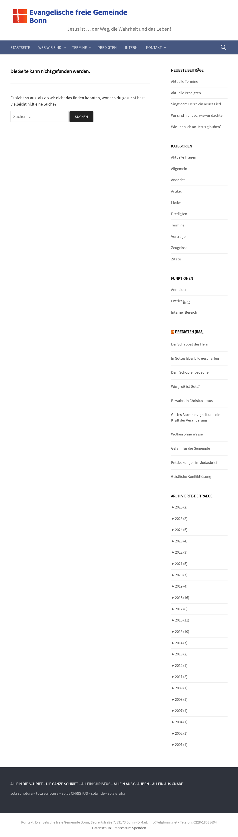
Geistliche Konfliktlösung (191, 476)
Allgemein (179, 168)
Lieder (176, 202)
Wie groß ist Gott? (185, 386)
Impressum (122, 828)
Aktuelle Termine (184, 81)
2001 (181, 744)
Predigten (107, 47)
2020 (181, 575)
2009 (181, 688)
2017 (181, 608)
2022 (181, 552)
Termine (79, 47)
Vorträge (178, 236)
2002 (181, 733)
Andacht (178, 179)
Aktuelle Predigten (186, 92)
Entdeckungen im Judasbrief (194, 462)
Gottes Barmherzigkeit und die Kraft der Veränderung (195, 417)
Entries (180, 300)
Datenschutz (102, 828)
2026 (181, 507)
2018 (182, 597)
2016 (182, 620)
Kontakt (154, 47)
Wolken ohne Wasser (187, 434)
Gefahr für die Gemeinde (190, 448)
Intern (131, 47)
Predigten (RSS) (189, 331)
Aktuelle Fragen (183, 157)
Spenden (139, 828)
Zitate (176, 259)
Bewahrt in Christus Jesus (192, 400)
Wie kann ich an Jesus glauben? (196, 126)
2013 (181, 654)
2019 (181, 586)
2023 (181, 541)
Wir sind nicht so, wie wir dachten (198, 115)
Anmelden (179, 289)
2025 (181, 518)
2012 (181, 665)
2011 (181, 676)
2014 (181, 642)
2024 (181, 529)
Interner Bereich (184, 312)
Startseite (20, 47)
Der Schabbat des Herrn (190, 344)
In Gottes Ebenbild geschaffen (195, 358)
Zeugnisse (179, 247)
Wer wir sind (49, 47)
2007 (181, 710)
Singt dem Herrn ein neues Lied (196, 103)
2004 (181, 721)
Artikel (176, 191)
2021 (181, 563)
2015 (182, 631)
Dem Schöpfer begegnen (191, 372)
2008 (181, 699)
